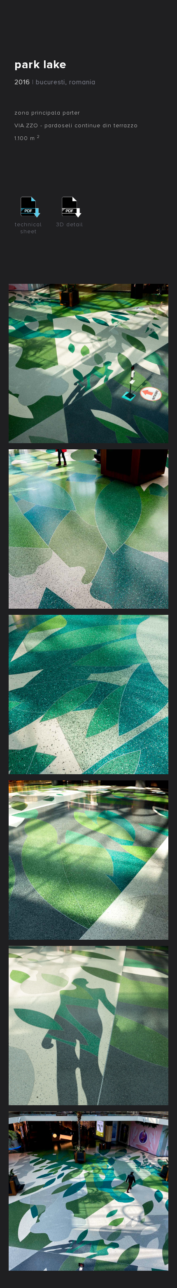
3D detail (69, 224)
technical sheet (28, 228)
